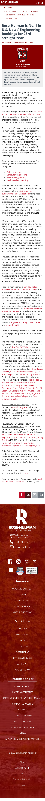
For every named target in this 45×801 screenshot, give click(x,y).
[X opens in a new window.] (34, 561)
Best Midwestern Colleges (19, 397)
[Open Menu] (38, 3)
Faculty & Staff (22, 721)
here (26, 473)
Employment (22, 634)
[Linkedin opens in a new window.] (11, 570)
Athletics (22, 663)
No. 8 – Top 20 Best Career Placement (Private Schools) (18, 386)
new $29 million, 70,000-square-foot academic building (20, 288)
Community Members (22, 727)
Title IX (22, 773)
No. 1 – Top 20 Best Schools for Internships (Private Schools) (22, 382)
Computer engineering (17, 174)
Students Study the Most (29, 374)
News (10, 7)
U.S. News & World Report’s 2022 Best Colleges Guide (22, 113)
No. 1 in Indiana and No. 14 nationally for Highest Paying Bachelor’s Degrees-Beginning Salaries (22, 437)
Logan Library (22, 652)
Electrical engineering (16, 177)
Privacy (22, 762)
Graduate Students (22, 703)
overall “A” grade (19, 407)
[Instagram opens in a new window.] (18, 561)
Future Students (22, 686)
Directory (22, 600)
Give (22, 640)
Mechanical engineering (17, 180)
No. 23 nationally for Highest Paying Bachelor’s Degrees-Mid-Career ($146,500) (21, 444)
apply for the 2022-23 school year (22, 480)
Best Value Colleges (19, 396)
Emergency (22, 785)
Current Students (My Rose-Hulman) (22, 698)
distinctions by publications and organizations (17, 192)
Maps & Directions (22, 612)
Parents (22, 709)
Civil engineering (14, 172)
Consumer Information (22, 779)
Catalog (22, 594)
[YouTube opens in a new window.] (26, 561)
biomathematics (13, 325)
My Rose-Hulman (22, 606)
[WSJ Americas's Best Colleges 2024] (32, 570)
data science (34, 322)
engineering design (19, 322)
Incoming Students (22, 692)
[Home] (4, 7)
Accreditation (22, 669)
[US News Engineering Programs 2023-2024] (20, 570)
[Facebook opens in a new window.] (10, 561)
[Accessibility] (42, 2)
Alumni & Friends (22, 715)
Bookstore (22, 646)
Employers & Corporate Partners (23, 739)
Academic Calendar (22, 588)
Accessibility (20, 767)
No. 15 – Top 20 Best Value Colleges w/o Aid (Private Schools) (22, 389)
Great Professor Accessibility (23, 371)
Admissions (22, 628)
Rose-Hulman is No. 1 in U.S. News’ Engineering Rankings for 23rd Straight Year (21, 15)
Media (22, 733)
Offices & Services (22, 658)
